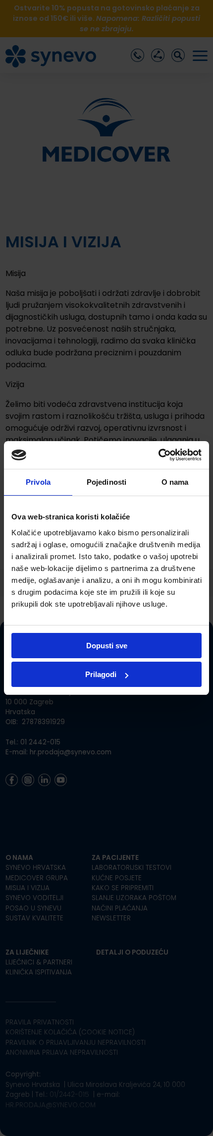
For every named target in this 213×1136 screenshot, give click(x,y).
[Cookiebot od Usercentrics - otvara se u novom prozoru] (158, 455)
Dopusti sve (106, 645)
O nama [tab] (175, 482)
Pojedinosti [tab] (106, 482)
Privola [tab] (38, 482)
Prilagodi (100, 674)
